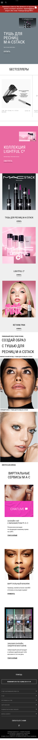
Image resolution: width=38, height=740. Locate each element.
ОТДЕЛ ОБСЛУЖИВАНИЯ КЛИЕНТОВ (10, 691)
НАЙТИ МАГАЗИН (5, 705)
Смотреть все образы (9, 465)
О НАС (2, 696)
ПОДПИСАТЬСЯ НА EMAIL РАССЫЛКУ (10, 709)
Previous (1, 95)
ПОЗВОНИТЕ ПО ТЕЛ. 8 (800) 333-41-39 (19, 682)
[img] (16, 93)
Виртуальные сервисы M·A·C (19, 475)
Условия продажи (25, 731)
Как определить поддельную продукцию (18, 733)
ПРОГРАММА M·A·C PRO (6, 700)
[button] (19, 199)
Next (36, 95)
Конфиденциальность (13, 731)
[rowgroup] (19, 252)
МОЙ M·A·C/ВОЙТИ (5, 714)
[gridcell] (19, 199)
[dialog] (10, 111)
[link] (7, 52)
